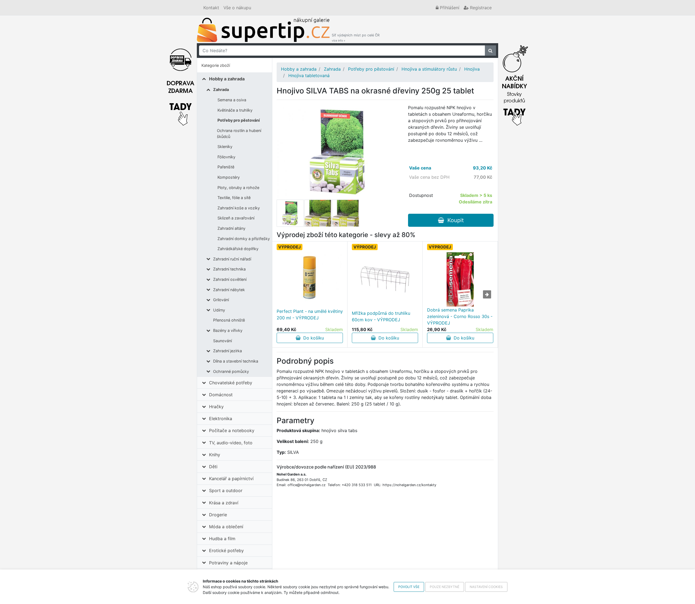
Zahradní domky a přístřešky (243, 238)
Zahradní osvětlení (230, 279)
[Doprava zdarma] (180, 84)
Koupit (454, 220)
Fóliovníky (226, 157)
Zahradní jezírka (227, 350)
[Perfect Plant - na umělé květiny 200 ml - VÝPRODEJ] (310, 277)
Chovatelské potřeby (230, 382)
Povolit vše (408, 587)
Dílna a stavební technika (235, 361)
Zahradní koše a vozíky (238, 208)
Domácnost (221, 394)
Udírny (219, 310)
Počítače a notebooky (231, 430)
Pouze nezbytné (444, 587)
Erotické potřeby (226, 550)
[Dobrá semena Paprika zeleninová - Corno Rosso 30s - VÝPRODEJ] (460, 279)
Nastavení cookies (486, 587)
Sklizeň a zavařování (235, 218)
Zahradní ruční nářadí (232, 259)
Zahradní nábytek (229, 289)
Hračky (216, 406)
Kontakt (211, 7)
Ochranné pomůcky (231, 371)
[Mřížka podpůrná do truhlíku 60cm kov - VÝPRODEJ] (385, 279)
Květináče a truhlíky (234, 110)
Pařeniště (225, 167)
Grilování (221, 299)
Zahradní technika (229, 269)
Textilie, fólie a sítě (234, 197)
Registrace (480, 7)
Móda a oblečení (226, 526)
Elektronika (220, 418)
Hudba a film (222, 538)
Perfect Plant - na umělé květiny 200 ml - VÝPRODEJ (310, 314)
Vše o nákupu (237, 7)
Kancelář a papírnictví (231, 478)
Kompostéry (228, 177)
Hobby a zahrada (227, 78)
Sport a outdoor (225, 490)
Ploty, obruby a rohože (238, 187)
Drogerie (218, 514)
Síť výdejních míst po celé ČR (356, 37)
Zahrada (221, 89)
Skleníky (224, 146)
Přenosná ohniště (229, 320)
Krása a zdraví (223, 502)
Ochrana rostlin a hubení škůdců (239, 133)
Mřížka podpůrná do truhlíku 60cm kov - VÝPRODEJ (381, 316)
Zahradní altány (231, 228)
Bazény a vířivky (227, 330)
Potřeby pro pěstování (238, 120)
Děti (213, 466)
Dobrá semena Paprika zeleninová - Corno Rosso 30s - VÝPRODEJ (459, 316)
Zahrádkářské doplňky (237, 248)
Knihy (214, 454)
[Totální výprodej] (514, 84)
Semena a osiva (231, 99)
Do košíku (312, 338)
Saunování (222, 340)
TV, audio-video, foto (230, 442)
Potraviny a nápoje (228, 562)
